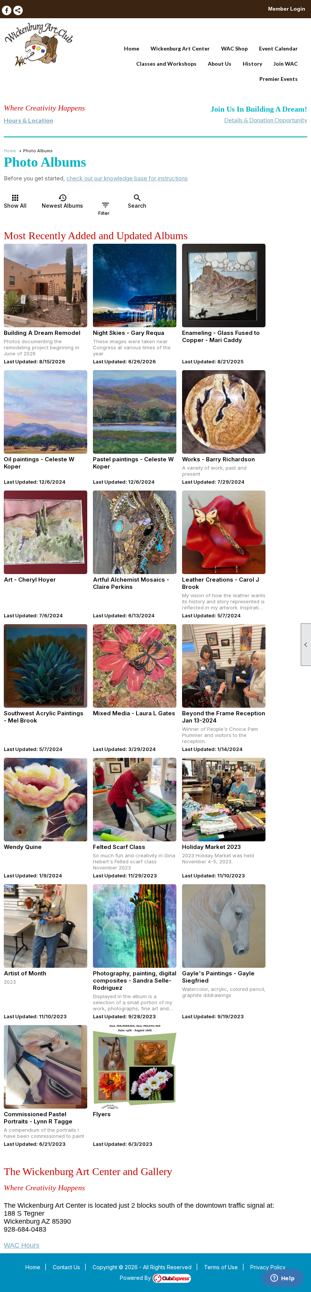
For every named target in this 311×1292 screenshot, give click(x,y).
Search (137, 201)
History (252, 63)
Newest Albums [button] (62, 201)
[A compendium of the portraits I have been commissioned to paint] (45, 1067)
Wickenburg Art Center (180, 48)
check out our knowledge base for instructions (127, 178)
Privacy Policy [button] (268, 1267)
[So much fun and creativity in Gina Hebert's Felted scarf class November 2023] (134, 799)
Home (131, 48)
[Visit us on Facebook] (6, 10)
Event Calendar (278, 48)
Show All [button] (15, 201)
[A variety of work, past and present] (223, 412)
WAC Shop (234, 48)
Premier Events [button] (278, 79)
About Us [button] (219, 63)
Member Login (286, 9)
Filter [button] (104, 208)
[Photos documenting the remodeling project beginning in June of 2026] (45, 285)
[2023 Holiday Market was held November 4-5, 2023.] (223, 799)
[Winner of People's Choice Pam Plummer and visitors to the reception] (223, 666)
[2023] (45, 926)
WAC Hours (21, 1245)
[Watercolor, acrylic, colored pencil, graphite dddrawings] (223, 926)
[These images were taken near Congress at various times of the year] (134, 285)
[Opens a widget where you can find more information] (282, 1278)
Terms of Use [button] (221, 1267)
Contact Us (66, 1267)
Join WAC (285, 63)
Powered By (136, 1278)
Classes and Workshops (166, 63)
